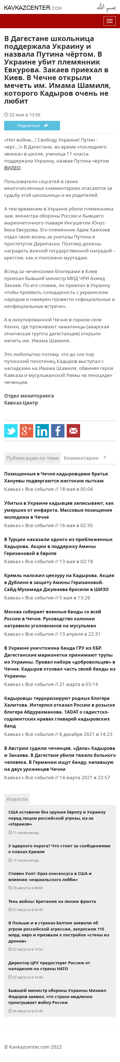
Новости (17, 799)
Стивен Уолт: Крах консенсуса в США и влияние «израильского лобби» (50, 880)
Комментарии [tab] (85, 458)
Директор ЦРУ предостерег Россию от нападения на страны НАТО (49, 969)
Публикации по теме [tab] (32, 458)
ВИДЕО (12, 167)
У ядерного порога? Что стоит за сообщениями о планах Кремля (59, 852)
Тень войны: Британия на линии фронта (52, 905)
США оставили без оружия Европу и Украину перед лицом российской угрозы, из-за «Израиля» (56, 822)
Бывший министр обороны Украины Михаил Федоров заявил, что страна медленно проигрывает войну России (57, 1000)
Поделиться (30, 125)
